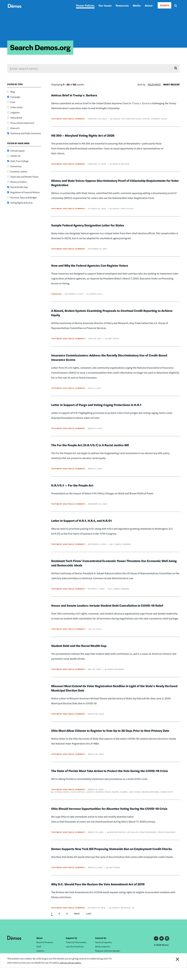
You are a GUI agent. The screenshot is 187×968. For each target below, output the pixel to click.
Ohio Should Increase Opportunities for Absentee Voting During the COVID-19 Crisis (109, 808)
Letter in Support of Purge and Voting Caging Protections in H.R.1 (96, 405)
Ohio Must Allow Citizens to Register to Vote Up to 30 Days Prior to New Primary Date (110, 730)
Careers (40, 950)
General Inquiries (103, 942)
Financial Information (76, 942)
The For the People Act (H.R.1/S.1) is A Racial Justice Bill (90, 445)
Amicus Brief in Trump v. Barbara (74, 95)
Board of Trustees (44, 942)
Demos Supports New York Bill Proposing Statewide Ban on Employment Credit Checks (111, 849)
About (149, 5)
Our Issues (105, 5)
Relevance (154, 84)
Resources (122, 5)
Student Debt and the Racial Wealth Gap (78, 645)
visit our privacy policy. (70, 962)
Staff (38, 946)
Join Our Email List (75, 946)
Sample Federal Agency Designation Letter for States (87, 225)
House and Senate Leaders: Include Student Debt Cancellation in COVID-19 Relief (107, 605)
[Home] (14, 9)
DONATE (164, 5)
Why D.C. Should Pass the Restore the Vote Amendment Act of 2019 (98, 884)
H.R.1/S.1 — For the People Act (72, 485)
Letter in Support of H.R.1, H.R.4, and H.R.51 (81, 520)
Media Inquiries (102, 946)
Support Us (71, 938)
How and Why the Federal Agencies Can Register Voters (89, 265)
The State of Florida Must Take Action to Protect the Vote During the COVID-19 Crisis (109, 771)
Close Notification (174, 960)
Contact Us (100, 938)
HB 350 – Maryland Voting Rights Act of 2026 (82, 135)
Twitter (161, 938)
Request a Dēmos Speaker (107, 950)
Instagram (167, 938)
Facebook (156, 938)
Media (137, 5)
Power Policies (85, 5)
